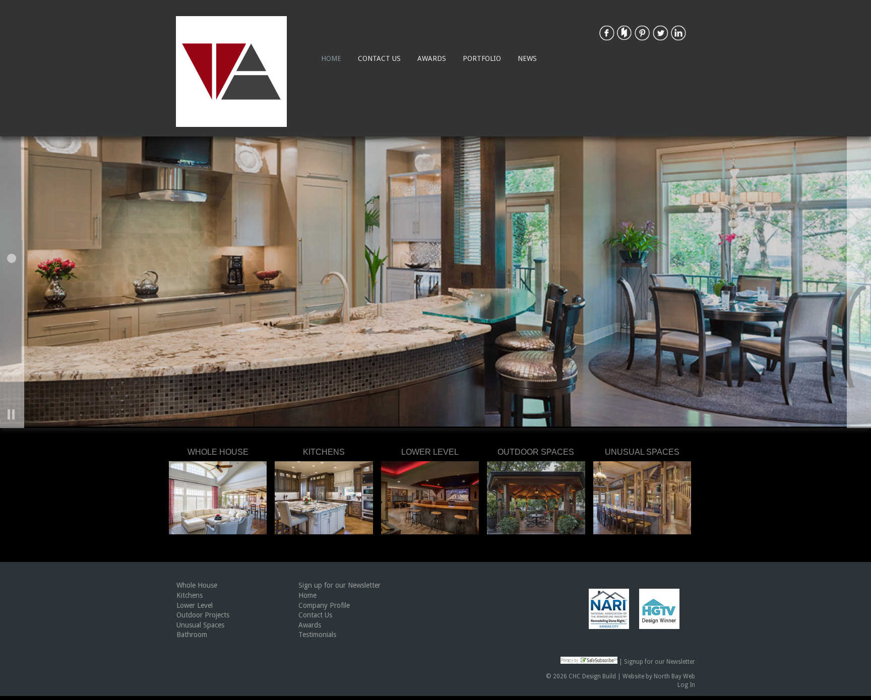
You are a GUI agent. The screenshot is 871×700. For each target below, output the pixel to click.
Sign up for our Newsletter (339, 585)
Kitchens (189, 595)
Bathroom (191, 635)
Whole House (196, 585)
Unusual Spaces (200, 625)
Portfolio (482, 58)
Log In (686, 684)
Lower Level (194, 605)
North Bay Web (674, 676)
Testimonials (317, 635)
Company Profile (324, 605)
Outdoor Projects (202, 615)
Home (331, 58)
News (527, 58)
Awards (431, 58)
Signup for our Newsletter (659, 661)
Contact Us (379, 58)
